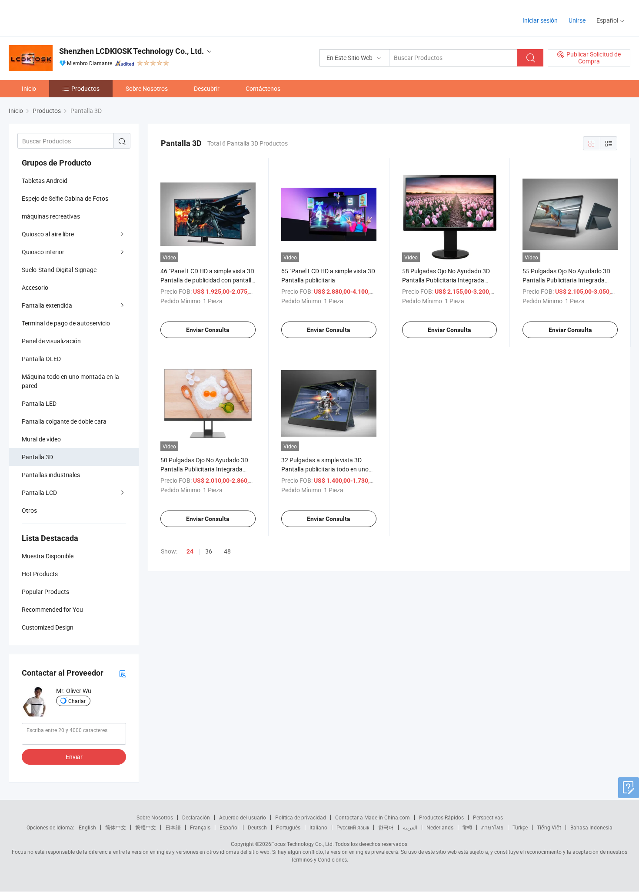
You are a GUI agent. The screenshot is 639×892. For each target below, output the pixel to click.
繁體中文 (145, 827)
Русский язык (352, 827)
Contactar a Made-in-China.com (372, 817)
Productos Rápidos (441, 817)
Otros (29, 510)
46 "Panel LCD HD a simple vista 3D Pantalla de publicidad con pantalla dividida (207, 280)
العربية (410, 827)
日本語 (173, 827)
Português (288, 827)
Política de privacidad (300, 817)
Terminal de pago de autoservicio (66, 323)
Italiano (318, 827)
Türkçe (520, 827)
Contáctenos (263, 88)
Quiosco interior (43, 252)
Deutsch (257, 827)
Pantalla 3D (37, 457)
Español (229, 827)
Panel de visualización (51, 341)
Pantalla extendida (47, 305)
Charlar (77, 700)
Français (200, 827)
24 (189, 551)
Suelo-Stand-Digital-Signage (59, 269)
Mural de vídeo (41, 439)
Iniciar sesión (540, 20)
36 (208, 551)
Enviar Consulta (208, 329)
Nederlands (439, 827)
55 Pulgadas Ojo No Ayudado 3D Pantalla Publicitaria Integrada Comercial (566, 280)
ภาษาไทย (492, 827)
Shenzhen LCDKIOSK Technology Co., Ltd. (131, 51)
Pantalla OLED (41, 359)
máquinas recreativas (51, 216)
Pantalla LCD (39, 492)
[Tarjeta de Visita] (122, 673)
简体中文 (115, 827)
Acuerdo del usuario (242, 817)
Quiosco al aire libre (48, 234)
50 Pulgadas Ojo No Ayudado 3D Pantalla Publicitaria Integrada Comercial (204, 469)
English (87, 827)
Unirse (577, 20)
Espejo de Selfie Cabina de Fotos (65, 198)
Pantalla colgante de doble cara (64, 421)
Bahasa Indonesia (591, 827)
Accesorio (35, 287)
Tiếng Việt (549, 827)
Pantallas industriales (51, 475)
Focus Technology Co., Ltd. (302, 843)
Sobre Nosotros (147, 88)
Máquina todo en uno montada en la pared (70, 381)
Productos (85, 88)
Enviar (74, 757)
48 (227, 551)
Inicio (29, 88)
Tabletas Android (44, 180)
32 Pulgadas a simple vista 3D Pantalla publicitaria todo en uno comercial (325, 469)
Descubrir (207, 88)
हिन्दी (467, 827)
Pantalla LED (39, 403)
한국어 (386, 827)
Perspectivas (488, 817)
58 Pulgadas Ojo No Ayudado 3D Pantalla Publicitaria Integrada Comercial (446, 280)
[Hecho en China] (64, 17)
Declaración (196, 817)
